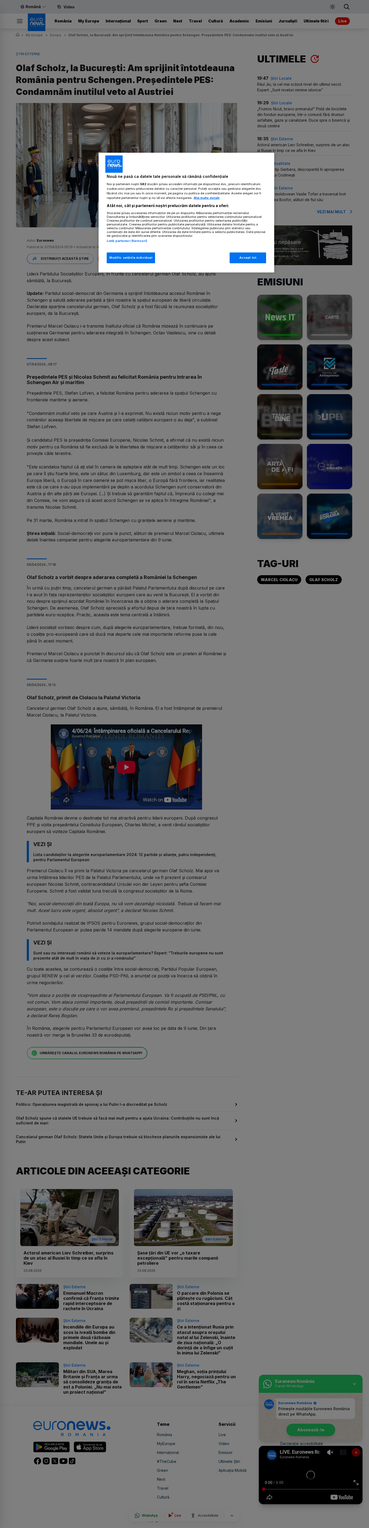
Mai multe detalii (206, 198)
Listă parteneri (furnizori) (127, 241)
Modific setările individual (130, 257)
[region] (186, 212)
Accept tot (248, 257)
